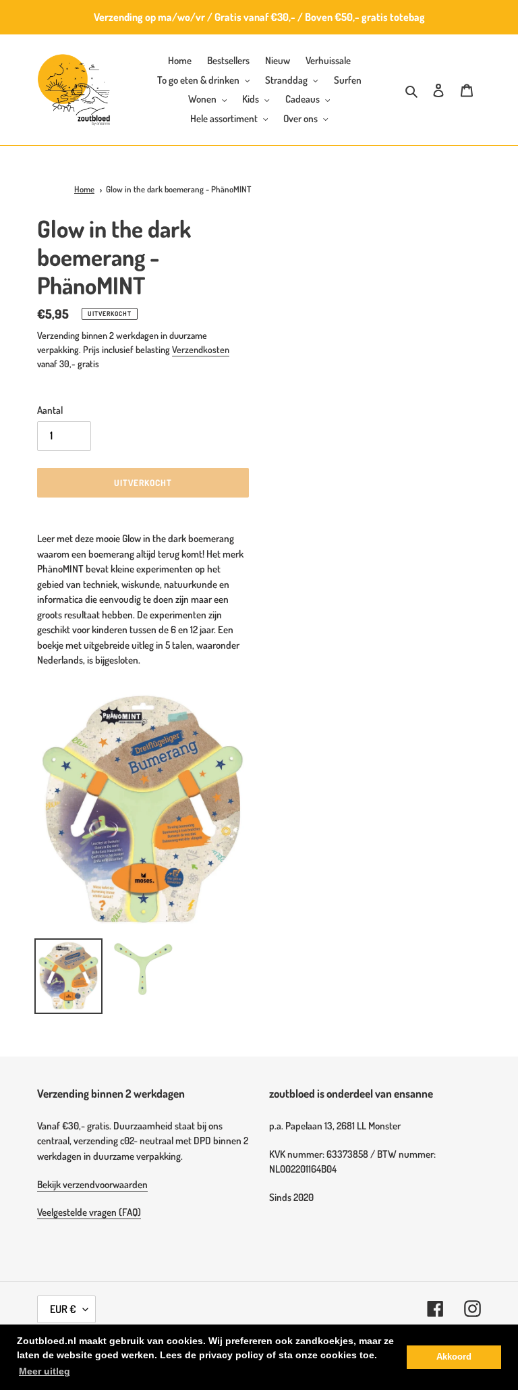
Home (84, 189)
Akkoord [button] (453, 1357)
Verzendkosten (200, 349)
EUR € (63, 1309)
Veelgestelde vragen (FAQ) (89, 1212)
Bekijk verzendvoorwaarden (92, 1184)
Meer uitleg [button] (44, 1371)
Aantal (50, 410)
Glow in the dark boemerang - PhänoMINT (178, 189)
